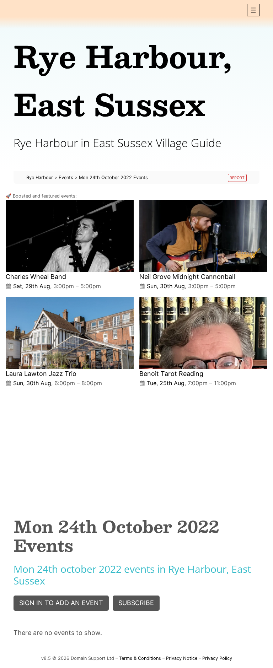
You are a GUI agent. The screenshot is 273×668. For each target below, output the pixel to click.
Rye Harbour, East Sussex (123, 80)
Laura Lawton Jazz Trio (41, 373)
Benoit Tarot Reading (171, 373)
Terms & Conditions (140, 658)
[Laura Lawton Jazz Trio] (70, 333)
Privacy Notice (181, 658)
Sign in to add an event (61, 603)
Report (237, 178)
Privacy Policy (217, 658)
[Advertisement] (136, 446)
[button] (253, 10)
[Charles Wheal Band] (70, 236)
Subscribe (136, 603)
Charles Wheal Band (36, 276)
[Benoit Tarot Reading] (203, 333)
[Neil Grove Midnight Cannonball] (203, 236)
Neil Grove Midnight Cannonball (187, 276)
